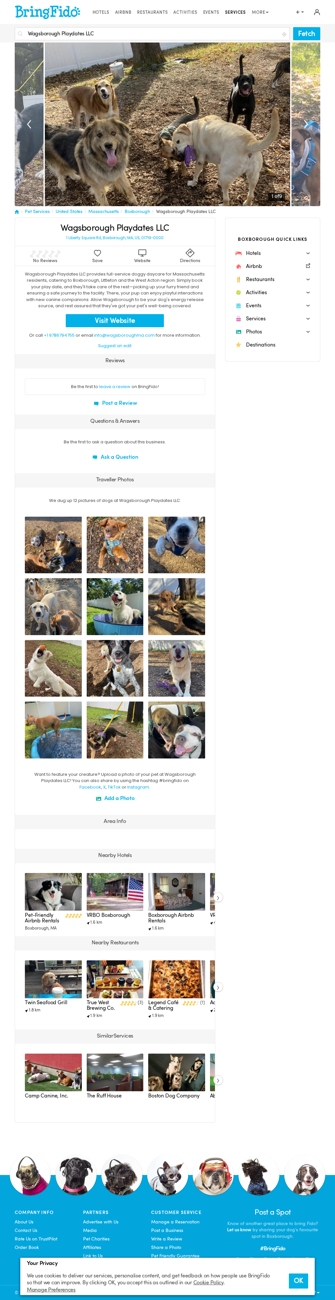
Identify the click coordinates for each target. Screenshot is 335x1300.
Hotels (101, 12)
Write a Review (166, 1239)
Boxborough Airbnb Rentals (171, 918)
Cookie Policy (208, 1282)
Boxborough (137, 211)
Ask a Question (118, 457)
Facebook (90, 787)
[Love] (30, 567)
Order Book (27, 1247)
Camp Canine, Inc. (46, 1096)
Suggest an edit (115, 346)
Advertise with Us (100, 1222)
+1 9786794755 (59, 335)
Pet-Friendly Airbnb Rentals (42, 918)
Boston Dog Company (173, 1096)
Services (235, 12)
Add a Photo (119, 798)
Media (90, 1230)
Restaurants (152, 12)
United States (69, 211)
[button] (272, 253)
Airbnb (123, 12)
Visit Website (115, 320)
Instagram (138, 787)
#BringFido (273, 1248)
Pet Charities (96, 1239)
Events (211, 12)
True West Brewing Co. (101, 1005)
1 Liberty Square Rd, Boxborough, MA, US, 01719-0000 (115, 238)
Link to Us (93, 1256)
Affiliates (92, 1247)
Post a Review (119, 403)
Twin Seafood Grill (46, 1002)
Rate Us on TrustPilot (36, 1239)
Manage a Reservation (175, 1222)
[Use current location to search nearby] (285, 34)
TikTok (114, 787)
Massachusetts (103, 211)
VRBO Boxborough (108, 915)
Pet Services (37, 211)
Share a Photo (166, 1247)
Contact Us (26, 1230)
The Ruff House (104, 1096)
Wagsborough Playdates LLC (186, 211)
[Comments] (41, 567)
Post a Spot (273, 1212)
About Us (24, 1222)
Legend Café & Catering (163, 1005)
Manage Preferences (51, 1290)
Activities (185, 12)
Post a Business (167, 1230)
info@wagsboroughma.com (124, 335)
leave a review (115, 386)
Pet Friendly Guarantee (175, 1256)
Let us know (239, 1230)
